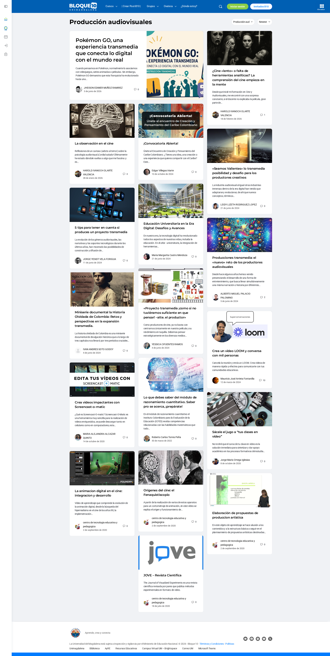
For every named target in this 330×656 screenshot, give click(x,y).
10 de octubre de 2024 (162, 174)
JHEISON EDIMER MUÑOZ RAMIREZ (103, 87)
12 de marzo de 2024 (231, 382)
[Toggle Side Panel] (6, 6)
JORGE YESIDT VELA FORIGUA (99, 259)
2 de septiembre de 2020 (164, 525)
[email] (245, 639)
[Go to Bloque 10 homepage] (83, 6)
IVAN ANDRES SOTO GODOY (98, 349)
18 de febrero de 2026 (231, 119)
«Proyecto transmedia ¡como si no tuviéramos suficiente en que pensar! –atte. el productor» (170, 312)
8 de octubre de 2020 (231, 463)
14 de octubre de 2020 (93, 441)
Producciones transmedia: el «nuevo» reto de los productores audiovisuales (237, 262)
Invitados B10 (261, 6)
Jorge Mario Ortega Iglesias (235, 459)
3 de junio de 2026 (92, 91)
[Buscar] (220, 6)
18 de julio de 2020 (161, 606)
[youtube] (264, 639)
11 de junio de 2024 (92, 262)
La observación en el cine (94, 143)
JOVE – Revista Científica (163, 575)
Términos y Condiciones (212, 643)
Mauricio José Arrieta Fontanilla (237, 378)
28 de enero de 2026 (93, 178)
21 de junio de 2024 (230, 208)
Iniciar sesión (237, 6)
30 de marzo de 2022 (162, 440)
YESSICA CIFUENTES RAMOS (167, 344)
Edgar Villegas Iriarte (163, 170)
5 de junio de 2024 (229, 301)
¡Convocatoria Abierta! (161, 143)
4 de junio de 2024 (160, 347)
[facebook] (252, 639)
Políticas (229, 643)
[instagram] (258, 639)
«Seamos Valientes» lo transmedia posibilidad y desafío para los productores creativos (238, 173)
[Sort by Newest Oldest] (264, 22)
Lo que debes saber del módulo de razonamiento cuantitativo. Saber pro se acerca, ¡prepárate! (170, 402)
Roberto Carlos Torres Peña (166, 437)
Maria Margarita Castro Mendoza (169, 255)
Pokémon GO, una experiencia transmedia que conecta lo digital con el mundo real (107, 50)
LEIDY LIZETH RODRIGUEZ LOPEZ (239, 204)
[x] (270, 639)
